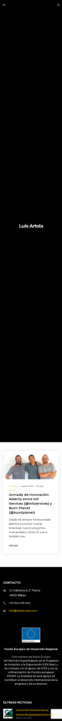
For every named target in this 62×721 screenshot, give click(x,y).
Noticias (12, 490)
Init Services (14, 486)
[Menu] (57, 5)
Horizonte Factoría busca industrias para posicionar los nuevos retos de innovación (35, 713)
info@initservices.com (23, 610)
